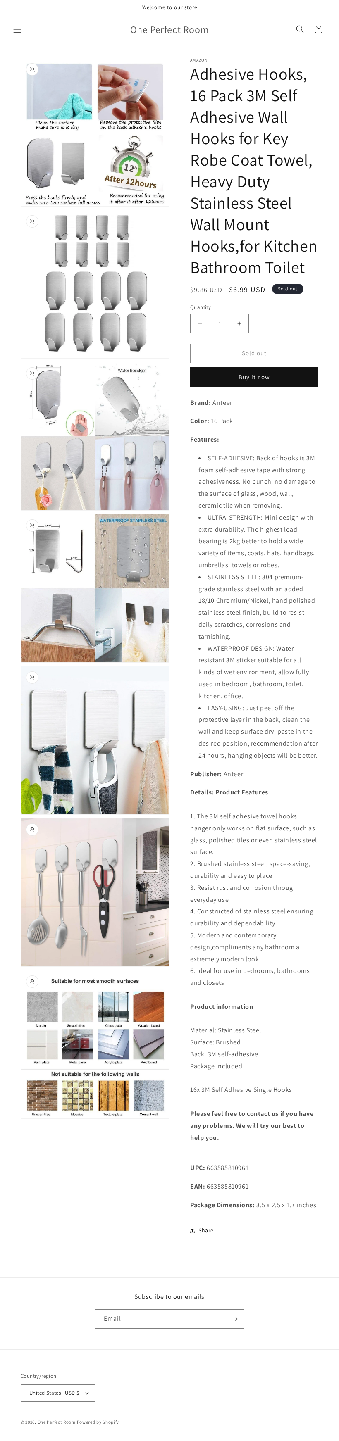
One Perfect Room (57, 1422)
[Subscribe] (234, 1319)
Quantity (200, 307)
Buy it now (254, 377)
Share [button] (206, 1230)
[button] (17, 29)
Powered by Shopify (98, 1422)
